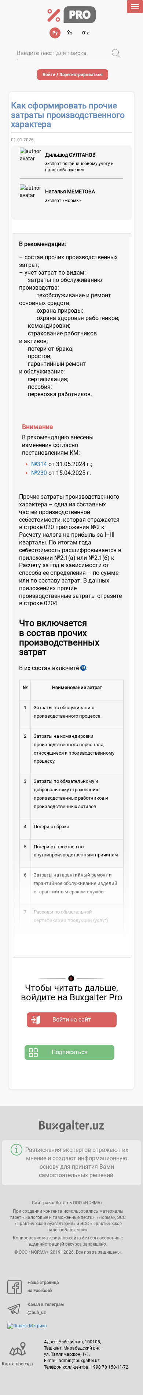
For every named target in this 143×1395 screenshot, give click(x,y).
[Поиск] (116, 53)
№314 (39, 464)
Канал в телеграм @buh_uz (45, 1308)
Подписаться (70, 1052)
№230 (39, 472)
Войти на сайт (71, 1019)
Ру (55, 33)
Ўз (70, 33)
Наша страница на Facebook (43, 1286)
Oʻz (85, 33)
